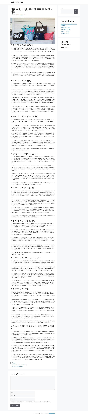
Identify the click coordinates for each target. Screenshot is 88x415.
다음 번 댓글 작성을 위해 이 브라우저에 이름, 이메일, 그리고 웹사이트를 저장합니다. (31, 402)
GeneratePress (52, 413)
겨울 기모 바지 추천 (65, 27)
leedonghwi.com (16, 2)
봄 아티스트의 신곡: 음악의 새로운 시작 (19, 364)
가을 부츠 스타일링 (65, 33)
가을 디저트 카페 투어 (66, 29)
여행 (13, 362)
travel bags (14, 363)
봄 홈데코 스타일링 (65, 31)
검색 (62, 8)
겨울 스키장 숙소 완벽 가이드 (17, 366)
